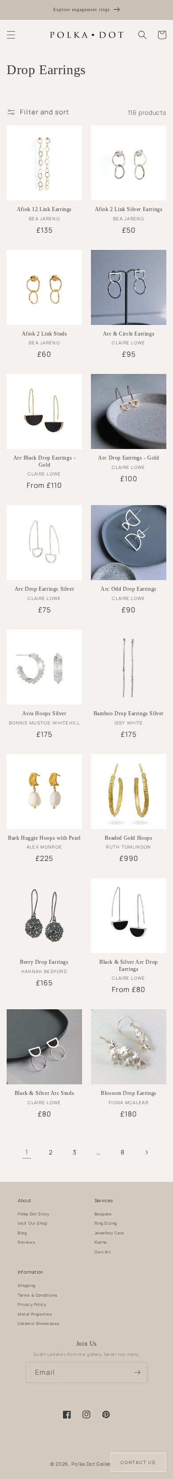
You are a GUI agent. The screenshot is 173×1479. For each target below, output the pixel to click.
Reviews (26, 1242)
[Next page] (146, 1152)
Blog (22, 1233)
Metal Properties (35, 1314)
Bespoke (103, 1214)
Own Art (102, 1252)
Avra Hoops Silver (44, 713)
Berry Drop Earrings (44, 962)
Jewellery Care (109, 1233)
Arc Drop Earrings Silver (44, 589)
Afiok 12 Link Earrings (44, 209)
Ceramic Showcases (38, 1323)
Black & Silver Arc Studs (44, 1093)
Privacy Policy (32, 1304)
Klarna (100, 1242)
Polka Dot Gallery (93, 1463)
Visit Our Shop (32, 1223)
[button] (11, 35)
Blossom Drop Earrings (129, 1093)
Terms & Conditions (38, 1295)
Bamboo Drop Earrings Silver (129, 713)
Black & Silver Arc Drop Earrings (128, 965)
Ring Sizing (106, 1223)
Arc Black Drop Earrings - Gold (44, 461)
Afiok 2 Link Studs (44, 334)
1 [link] (26, 1152)
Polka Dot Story (34, 1214)
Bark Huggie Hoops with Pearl (44, 838)
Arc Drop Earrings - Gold (128, 458)
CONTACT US (138, 1462)
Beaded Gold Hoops (128, 838)
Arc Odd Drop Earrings (129, 589)
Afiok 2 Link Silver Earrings (129, 209)
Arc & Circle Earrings (129, 334)
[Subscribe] (137, 1372)
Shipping (26, 1285)
